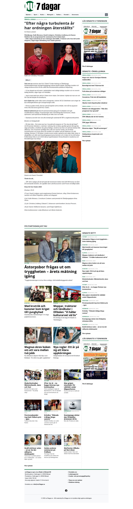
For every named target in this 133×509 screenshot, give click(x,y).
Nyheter (28, 14)
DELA (28, 80)
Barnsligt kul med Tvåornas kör (93, 85)
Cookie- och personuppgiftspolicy (79, 476)
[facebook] (66, 490)
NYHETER (27, 303)
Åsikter (58, 14)
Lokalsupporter (73, 474)
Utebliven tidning (74, 482)
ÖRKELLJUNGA (30, 19)
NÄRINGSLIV (67, 411)
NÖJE (26, 380)
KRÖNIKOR (47, 411)
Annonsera (75, 14)
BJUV (25, 344)
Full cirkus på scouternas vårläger (94, 91)
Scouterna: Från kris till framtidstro (94, 97)
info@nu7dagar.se (39, 484)
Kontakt (66, 14)
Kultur (42, 14)
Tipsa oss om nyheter (75, 480)
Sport (35, 14)
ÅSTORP (26, 263)
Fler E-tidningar (87, 66)
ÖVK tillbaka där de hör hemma (93, 116)
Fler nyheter (86, 140)
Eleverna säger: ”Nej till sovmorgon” (94, 128)
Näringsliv (50, 14)
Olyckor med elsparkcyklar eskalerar (94, 103)
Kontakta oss (73, 472)
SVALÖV (46, 445)
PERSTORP (27, 411)
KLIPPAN (55, 303)
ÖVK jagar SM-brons (89, 122)
